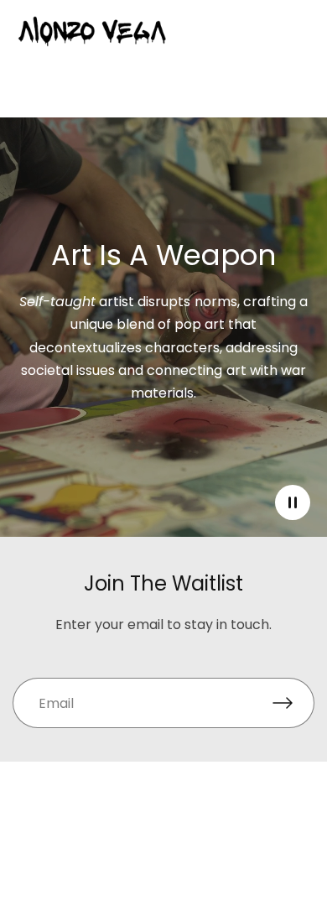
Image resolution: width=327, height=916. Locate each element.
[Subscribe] (293, 703)
